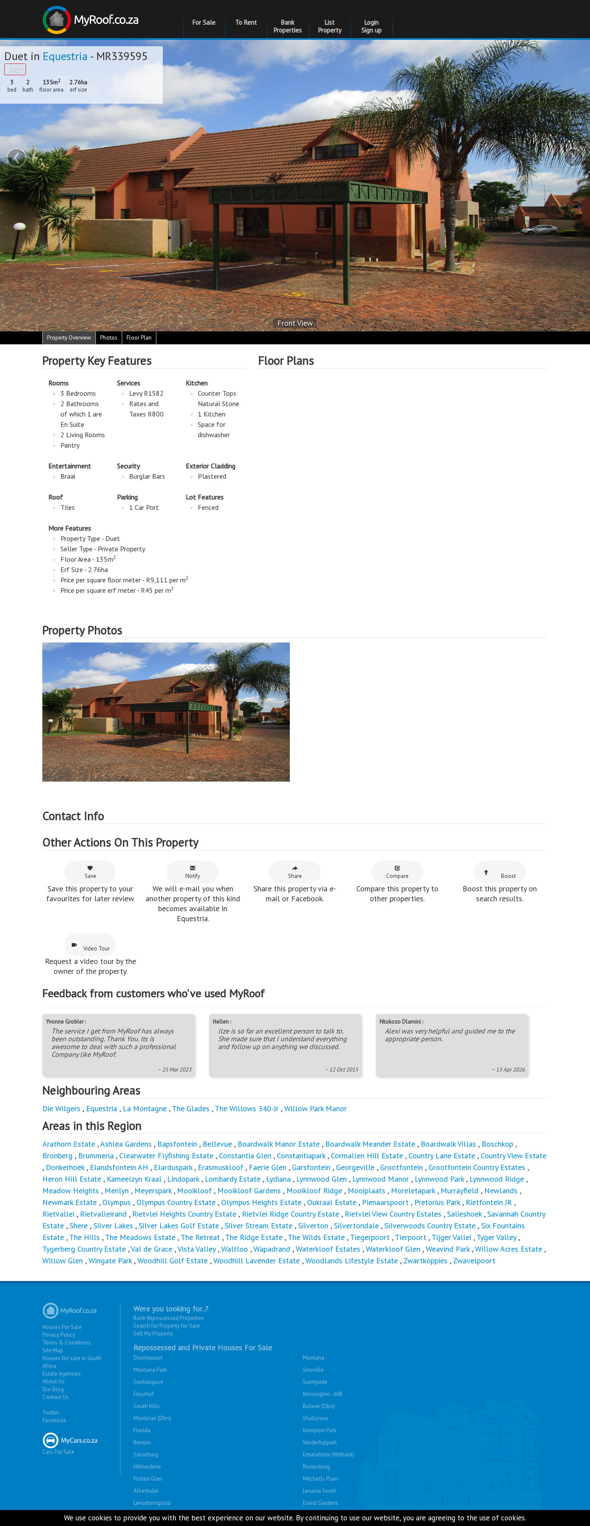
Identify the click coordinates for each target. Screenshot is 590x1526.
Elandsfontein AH (119, 1167)
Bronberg (57, 1155)
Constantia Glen (245, 1155)
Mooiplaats (366, 1190)
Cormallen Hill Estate (367, 1155)
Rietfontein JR (489, 1202)
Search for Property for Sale (166, 1325)
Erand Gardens (320, 1503)
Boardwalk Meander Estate (370, 1144)
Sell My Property (153, 1333)
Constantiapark (301, 1155)
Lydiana (278, 1179)
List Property (330, 26)
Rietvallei (58, 1214)
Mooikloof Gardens (249, 1190)
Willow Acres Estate (508, 1249)
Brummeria (96, 1155)
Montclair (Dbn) (152, 1418)
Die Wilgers (61, 1108)
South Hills (146, 1406)
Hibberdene (147, 1466)
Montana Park (150, 1369)
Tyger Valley (496, 1237)
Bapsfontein (177, 1144)
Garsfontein (311, 1167)
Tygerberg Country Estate (84, 1249)
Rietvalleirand (103, 1214)
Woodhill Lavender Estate (256, 1260)
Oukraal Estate (331, 1202)
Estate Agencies (61, 1373)
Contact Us (55, 1397)
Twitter (50, 1412)
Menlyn (117, 1190)
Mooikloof (194, 1190)
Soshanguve (148, 1382)
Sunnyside (315, 1382)
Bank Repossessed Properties (168, 1318)
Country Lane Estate (442, 1155)
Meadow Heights (70, 1190)
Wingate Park (110, 1260)
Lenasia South (319, 1490)
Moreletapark (413, 1190)
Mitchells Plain (320, 1478)
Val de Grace (151, 1249)
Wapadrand (272, 1249)
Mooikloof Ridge (314, 1190)
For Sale (204, 22)
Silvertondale (356, 1225)
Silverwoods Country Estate (430, 1225)
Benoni (142, 1442)
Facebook (54, 1420)
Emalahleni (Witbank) (329, 1454)
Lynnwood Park (439, 1179)
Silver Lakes (113, 1225)
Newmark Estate (69, 1202)
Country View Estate (513, 1155)
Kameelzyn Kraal (134, 1179)
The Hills (84, 1237)
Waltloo (234, 1249)
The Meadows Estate (140, 1237)
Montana (313, 1357)
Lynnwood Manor (380, 1179)
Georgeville (355, 1167)
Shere (79, 1225)
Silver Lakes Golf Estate (179, 1225)
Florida (141, 1430)
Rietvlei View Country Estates (393, 1214)
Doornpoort (147, 1357)
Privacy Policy (58, 1334)
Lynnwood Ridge (496, 1179)
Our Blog (53, 1389)
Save (90, 876)
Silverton (313, 1225)
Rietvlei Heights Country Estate (184, 1214)
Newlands (500, 1190)
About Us (53, 1381)
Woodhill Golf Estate (172, 1260)
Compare (397, 876)
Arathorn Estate (68, 1144)
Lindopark (183, 1179)
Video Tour (96, 948)
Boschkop (497, 1144)
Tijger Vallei (451, 1237)
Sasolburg (145, 1454)
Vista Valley (197, 1249)
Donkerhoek (65, 1167)
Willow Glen (62, 1260)
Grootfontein (401, 1167)
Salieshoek (464, 1214)
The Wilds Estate (316, 1237)
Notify (192, 876)
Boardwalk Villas (448, 1144)
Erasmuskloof (220, 1167)
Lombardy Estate (232, 1179)
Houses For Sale (62, 1327)
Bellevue (217, 1144)
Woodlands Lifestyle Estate (351, 1260)
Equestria (65, 56)
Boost (508, 876)
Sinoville (313, 1369)
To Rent (246, 22)
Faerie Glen (267, 1167)
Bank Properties (288, 26)
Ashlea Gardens (126, 1144)
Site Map (52, 1350)
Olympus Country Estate (176, 1202)
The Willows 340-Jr (247, 1108)
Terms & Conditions (66, 1342)
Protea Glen (147, 1478)
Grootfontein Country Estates (476, 1167)
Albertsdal (146, 1490)
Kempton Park (319, 1430)
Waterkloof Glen (393, 1249)
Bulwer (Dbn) (319, 1406)
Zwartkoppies (425, 1260)
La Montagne (145, 1108)
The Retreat (200, 1237)
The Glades (190, 1108)
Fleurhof (143, 1394)
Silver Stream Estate (258, 1225)
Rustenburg (316, 1466)
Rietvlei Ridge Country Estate (290, 1214)
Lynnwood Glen (321, 1179)
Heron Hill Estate (71, 1179)
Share (295, 876)
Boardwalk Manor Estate (279, 1144)
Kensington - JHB (323, 1394)
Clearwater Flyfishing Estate (166, 1155)
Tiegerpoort (370, 1237)
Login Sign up (372, 26)
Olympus (116, 1202)
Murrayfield (460, 1190)
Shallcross (315, 1418)
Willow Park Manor (315, 1108)
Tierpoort (410, 1237)
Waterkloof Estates (328, 1249)
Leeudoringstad (152, 1503)
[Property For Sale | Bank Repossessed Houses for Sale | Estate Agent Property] (91, 16)
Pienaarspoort (385, 1202)
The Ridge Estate (253, 1237)
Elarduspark (173, 1167)
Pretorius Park (437, 1202)
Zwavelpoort (474, 1260)
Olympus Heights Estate (261, 1202)
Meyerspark (152, 1190)
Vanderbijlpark (320, 1442)
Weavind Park (447, 1249)
